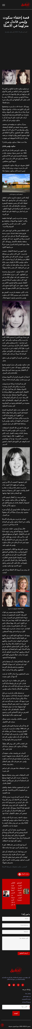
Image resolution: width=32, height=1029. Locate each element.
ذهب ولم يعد (8, 32)
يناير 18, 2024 (18, 32)
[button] (2, 1025)
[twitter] (13, 985)
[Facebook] (22, 985)
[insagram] (18, 985)
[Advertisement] (16, 50)
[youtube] (9, 985)
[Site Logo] (25, 5)
